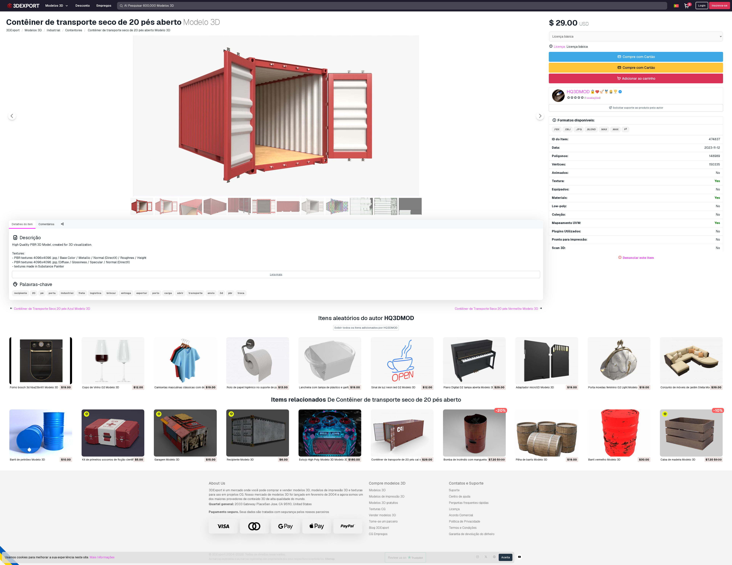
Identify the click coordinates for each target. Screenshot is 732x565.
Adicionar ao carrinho (638, 78)
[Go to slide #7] (288, 206)
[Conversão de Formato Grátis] (625, 129)
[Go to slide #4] (215, 206)
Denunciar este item (638, 258)
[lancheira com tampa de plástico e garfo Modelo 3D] (330, 360)
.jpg (579, 129)
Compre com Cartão (638, 57)
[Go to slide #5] (239, 206)
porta (52, 293)
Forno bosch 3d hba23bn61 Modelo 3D (34, 387)
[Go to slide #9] (337, 206)
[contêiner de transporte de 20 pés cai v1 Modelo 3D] (402, 433)
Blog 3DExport (379, 528)
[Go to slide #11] (385, 206)
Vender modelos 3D (382, 515)
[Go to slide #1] (141, 206)
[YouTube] (519, 557)
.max (604, 129)
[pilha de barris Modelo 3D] (546, 433)
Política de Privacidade (464, 521)
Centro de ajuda (459, 496)
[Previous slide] (12, 116)
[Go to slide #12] (410, 206)
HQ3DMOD (578, 92)
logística (95, 293)
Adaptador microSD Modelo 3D (535, 387)
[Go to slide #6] (263, 206)
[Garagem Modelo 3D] (185, 433)
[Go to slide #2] (166, 206)
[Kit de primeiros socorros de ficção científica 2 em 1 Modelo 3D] (113, 433)
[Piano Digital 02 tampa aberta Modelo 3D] (474, 360)
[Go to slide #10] (361, 206)
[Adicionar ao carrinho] (58, 379)
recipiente (20, 293)
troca (241, 293)
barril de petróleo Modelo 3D (27, 459)
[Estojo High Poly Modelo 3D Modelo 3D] (330, 433)
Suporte (454, 490)
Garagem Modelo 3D (166, 459)
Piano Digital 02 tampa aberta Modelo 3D (469, 387)
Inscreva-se (719, 5)
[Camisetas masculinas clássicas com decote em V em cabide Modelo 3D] (185, 360)
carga (168, 293)
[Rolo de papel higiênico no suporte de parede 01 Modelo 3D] (257, 360)
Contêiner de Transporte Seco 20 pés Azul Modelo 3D (52, 309)
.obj (568, 129)
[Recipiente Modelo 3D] (257, 433)
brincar (111, 293)
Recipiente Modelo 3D (240, 459)
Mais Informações (102, 557)
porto (155, 293)
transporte (195, 293)
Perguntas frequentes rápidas (469, 503)
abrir (180, 293)
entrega (126, 293)
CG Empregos (378, 534)
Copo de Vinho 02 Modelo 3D (100, 387)
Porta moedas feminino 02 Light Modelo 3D (615, 387)
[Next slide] (540, 116)
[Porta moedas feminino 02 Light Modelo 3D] (619, 360)
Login (702, 5)
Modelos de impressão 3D (387, 496)
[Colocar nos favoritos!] (66, 379)
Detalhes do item (22, 224)
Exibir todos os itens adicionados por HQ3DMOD (366, 327)
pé (41, 293)
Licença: (560, 47)
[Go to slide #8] (312, 206)
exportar (141, 293)
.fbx (556, 129)
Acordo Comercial (461, 515)
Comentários (46, 224)
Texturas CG (377, 509)
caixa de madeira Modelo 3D (678, 459)
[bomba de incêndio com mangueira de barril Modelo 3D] (474, 433)
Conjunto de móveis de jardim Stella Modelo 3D (690, 387)
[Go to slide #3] (190, 206)
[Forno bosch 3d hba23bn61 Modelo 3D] (40, 360)
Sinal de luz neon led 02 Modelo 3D (393, 387)
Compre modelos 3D (387, 483)
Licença (454, 509)
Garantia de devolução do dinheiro (471, 534)
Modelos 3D (377, 490)
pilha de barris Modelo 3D (531, 459)
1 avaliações (592, 98)
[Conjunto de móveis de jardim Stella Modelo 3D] (691, 360)
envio (211, 293)
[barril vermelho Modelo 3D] (619, 433)
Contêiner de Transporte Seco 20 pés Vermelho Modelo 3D (496, 309)
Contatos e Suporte (466, 483)
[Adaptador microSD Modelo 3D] (546, 360)
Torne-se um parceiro (383, 521)
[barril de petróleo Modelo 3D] (40, 433)
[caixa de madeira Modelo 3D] (691, 433)
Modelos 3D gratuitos (383, 503)
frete (82, 293)
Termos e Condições (463, 528)
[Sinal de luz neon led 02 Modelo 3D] (402, 360)
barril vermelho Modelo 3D (604, 459)
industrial (67, 293)
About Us (217, 483)
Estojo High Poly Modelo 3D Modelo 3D (323, 459)
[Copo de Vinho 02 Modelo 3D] (113, 360)
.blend (591, 129)
